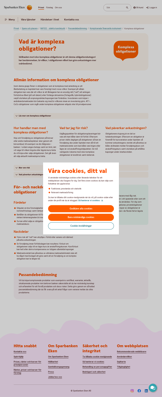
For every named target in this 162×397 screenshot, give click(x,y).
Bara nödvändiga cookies (81, 217)
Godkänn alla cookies (81, 208)
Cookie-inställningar (81, 225)
